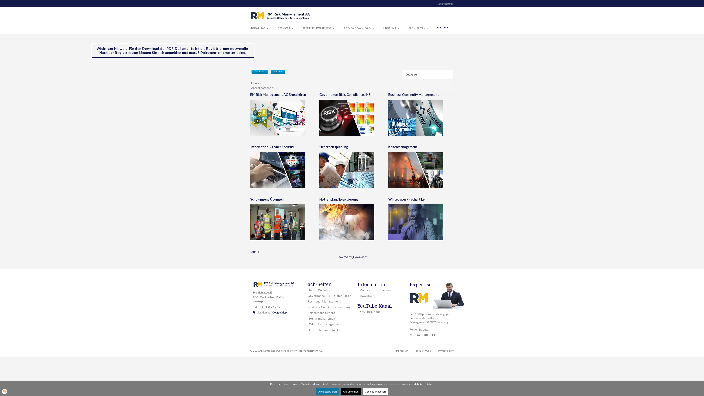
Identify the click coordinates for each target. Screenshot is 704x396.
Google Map (279, 312)
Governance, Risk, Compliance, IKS (344, 95)
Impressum (401, 350)
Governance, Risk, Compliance (329, 295)
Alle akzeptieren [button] (327, 391)
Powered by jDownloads (352, 256)
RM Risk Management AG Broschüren (278, 95)
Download (367, 296)
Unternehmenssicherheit (325, 330)
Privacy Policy (446, 350)
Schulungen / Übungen (267, 199)
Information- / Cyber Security (272, 147)
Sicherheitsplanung (333, 147)
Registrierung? (445, 3)
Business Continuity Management (413, 95)
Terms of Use (423, 350)
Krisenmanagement (402, 147)
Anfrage (443, 27)
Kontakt (366, 290)
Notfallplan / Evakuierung (338, 199)
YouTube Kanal (371, 311)
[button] (4, 391)
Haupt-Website (319, 290)
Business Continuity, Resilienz (329, 307)
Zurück (255, 251)
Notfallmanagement (322, 318)
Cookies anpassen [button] (375, 391)
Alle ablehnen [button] (351, 391)
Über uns (384, 290)
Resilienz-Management (324, 301)
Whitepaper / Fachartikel (407, 199)
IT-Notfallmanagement (324, 324)
